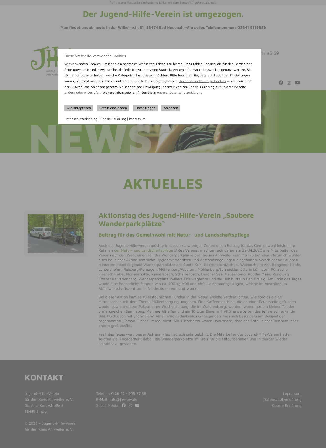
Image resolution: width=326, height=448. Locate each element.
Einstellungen (145, 108)
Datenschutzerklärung (80, 119)
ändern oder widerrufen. (82, 92)
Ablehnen (171, 108)
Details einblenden (113, 108)
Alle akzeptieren (79, 108)
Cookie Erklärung (113, 119)
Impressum (137, 119)
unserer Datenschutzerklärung (179, 92)
